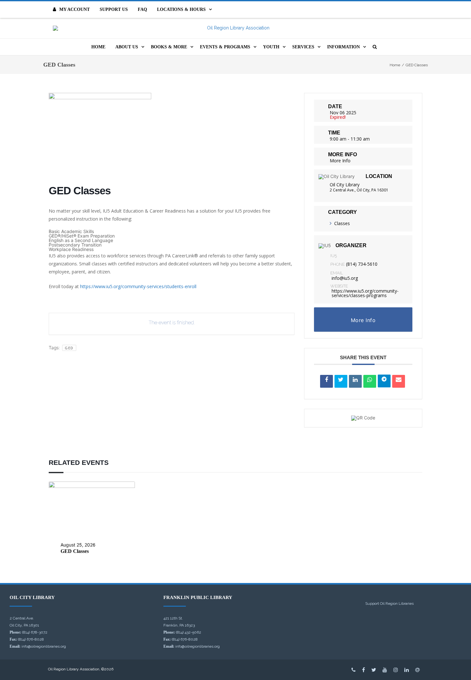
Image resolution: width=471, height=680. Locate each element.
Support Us (114, 9)
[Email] (398, 381)
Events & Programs (225, 47)
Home (98, 47)
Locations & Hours (181, 9)
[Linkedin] (355, 381)
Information (343, 47)
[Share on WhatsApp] (369, 381)
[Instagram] (395, 670)
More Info (340, 161)
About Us (126, 47)
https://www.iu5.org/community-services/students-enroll (138, 286)
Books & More (169, 47)
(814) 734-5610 (361, 264)
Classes (342, 223)
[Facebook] (363, 670)
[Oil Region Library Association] (235, 28)
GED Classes (75, 551)
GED (69, 347)
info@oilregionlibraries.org (43, 646)
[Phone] (353, 670)
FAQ (142, 9)
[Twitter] (373, 670)
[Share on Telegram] (384, 381)
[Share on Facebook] (326, 381)
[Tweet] (341, 381)
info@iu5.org (345, 278)
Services (303, 47)
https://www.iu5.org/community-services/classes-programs (365, 293)
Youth (271, 47)
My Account (74, 9)
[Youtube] (384, 670)
